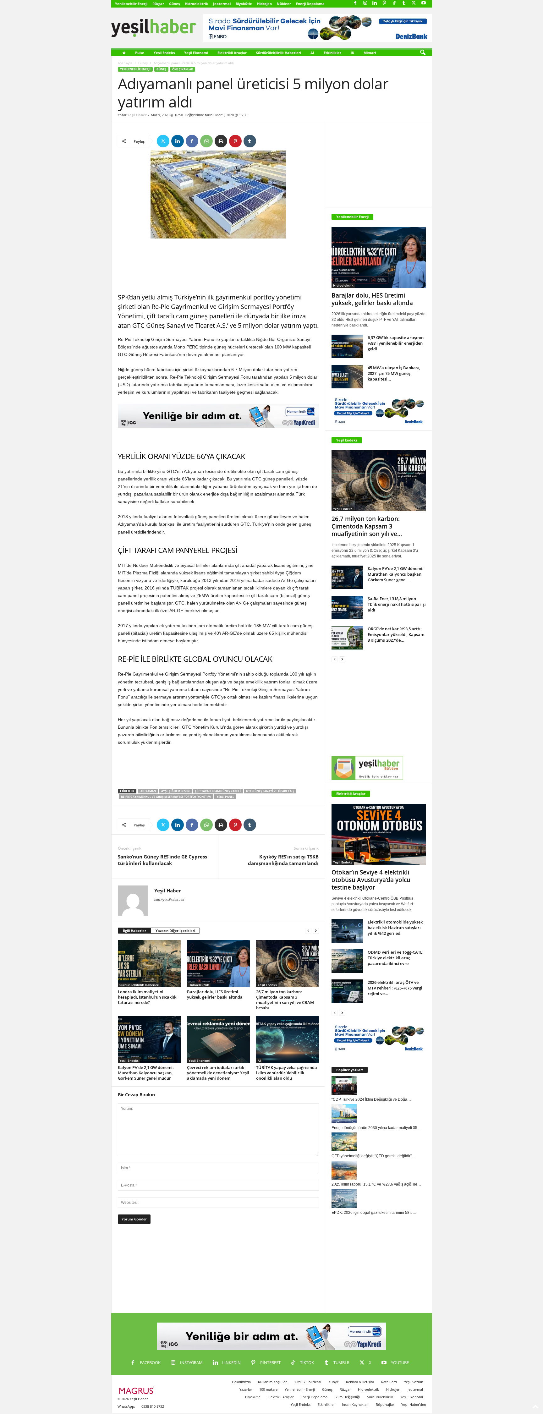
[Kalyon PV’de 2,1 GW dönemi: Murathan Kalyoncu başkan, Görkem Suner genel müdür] (149, 1039)
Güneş (174, 3)
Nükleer (284, 3)
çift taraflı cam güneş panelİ (218, 791)
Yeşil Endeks (164, 52)
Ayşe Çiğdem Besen (175, 791)
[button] (423, 53)
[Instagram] (365, 3)
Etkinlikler (332, 52)
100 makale (268, 1389)
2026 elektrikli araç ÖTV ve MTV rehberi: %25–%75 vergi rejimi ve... (395, 987)
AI (312, 52)
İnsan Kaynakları (355, 1404)
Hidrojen (264, 3)
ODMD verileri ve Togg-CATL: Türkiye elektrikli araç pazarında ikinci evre (396, 957)
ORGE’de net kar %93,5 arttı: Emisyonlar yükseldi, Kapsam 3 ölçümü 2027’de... (396, 634)
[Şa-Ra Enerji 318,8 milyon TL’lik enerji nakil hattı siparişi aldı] (347, 607)
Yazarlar (245, 1389)
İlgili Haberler (134, 930)
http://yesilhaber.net (169, 900)
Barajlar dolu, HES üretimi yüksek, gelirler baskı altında (215, 994)
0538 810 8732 (152, 1406)
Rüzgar (158, 3)
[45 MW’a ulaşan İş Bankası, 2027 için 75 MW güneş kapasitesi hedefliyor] (347, 376)
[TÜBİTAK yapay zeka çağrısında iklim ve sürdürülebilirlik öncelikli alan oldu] (287, 1039)
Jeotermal (222, 3)
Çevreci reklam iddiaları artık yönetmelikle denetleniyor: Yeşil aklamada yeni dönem (218, 1073)
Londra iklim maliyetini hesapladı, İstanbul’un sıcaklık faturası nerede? (147, 997)
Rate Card (389, 1381)
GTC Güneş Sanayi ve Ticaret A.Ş (270, 791)
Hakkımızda (241, 1381)
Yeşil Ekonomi (196, 52)
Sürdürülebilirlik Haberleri (278, 52)
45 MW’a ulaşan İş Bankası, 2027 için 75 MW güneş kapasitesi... (394, 373)
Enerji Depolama (310, 3)
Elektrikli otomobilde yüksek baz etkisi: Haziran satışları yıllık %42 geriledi (395, 927)
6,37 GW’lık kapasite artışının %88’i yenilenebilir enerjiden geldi (396, 343)
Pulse (139, 52)
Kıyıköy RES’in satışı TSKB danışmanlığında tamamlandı (283, 859)
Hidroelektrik (196, 3)
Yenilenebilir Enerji (131, 3)
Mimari (370, 52)
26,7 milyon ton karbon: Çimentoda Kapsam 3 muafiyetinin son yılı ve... (367, 526)
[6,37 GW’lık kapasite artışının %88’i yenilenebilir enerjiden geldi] (347, 346)
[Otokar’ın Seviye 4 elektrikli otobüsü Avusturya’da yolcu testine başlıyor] (379, 834)
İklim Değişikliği (347, 1397)
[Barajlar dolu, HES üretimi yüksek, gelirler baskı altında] (218, 963)
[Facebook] (355, 3)
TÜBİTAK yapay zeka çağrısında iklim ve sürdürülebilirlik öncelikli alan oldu (286, 1073)
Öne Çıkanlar (182, 69)
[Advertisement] (218, 266)
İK (352, 52)
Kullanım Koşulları (273, 1381)
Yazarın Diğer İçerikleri (175, 930)
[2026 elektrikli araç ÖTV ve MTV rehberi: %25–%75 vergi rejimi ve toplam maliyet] (347, 991)
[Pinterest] (384, 3)
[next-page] (316, 931)
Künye (333, 1381)
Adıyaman (148, 791)
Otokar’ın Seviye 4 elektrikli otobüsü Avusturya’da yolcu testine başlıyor (371, 879)
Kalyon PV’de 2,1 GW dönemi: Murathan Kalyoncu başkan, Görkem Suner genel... (396, 574)
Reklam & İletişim (360, 1381)
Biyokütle (244, 3)
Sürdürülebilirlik (380, 1397)
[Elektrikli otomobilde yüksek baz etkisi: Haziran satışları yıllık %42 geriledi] (347, 931)
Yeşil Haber (137, 114)
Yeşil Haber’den (413, 1404)
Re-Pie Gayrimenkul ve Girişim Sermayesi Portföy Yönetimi (166, 797)
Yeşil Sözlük (413, 1381)
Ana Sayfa (125, 63)
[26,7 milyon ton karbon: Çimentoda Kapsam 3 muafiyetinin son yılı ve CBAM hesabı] (287, 963)
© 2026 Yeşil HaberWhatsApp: (133, 1402)
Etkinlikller (326, 1404)
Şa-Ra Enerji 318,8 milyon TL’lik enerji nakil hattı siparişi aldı (397, 604)
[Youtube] (423, 3)
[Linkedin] (375, 3)
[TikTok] (394, 3)
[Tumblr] (404, 3)
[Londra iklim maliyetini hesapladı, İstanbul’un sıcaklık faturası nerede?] (149, 963)
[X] (414, 3)
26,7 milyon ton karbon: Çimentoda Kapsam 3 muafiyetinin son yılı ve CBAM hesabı (285, 1000)
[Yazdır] (221, 141)
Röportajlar (385, 1404)
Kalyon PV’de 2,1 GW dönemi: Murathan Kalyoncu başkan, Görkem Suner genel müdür (146, 1073)
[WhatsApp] (206, 141)
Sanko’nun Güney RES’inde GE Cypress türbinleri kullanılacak (162, 859)
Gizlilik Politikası (308, 1381)
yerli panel (225, 797)
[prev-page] (308, 931)
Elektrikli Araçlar (232, 52)
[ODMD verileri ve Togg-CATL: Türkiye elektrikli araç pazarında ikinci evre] (347, 961)
